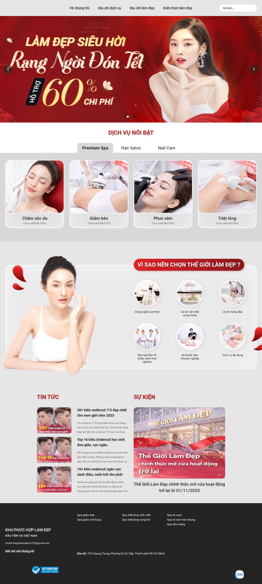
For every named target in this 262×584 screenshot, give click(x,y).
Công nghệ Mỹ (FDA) (34, 223)
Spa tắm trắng (176, 524)
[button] (127, 116)
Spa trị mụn (174, 515)
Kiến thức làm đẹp (177, 8)
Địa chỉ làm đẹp (142, 8)
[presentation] (8, 69)
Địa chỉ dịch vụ (109, 8)
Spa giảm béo (86, 515)
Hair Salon (131, 148)
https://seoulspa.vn (224, 515)
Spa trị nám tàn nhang (181, 519)
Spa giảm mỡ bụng (89, 519)
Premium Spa (95, 148)
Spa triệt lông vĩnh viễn (136, 515)
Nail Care (166, 148)
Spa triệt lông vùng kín (136, 519)
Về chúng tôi (79, 8)
